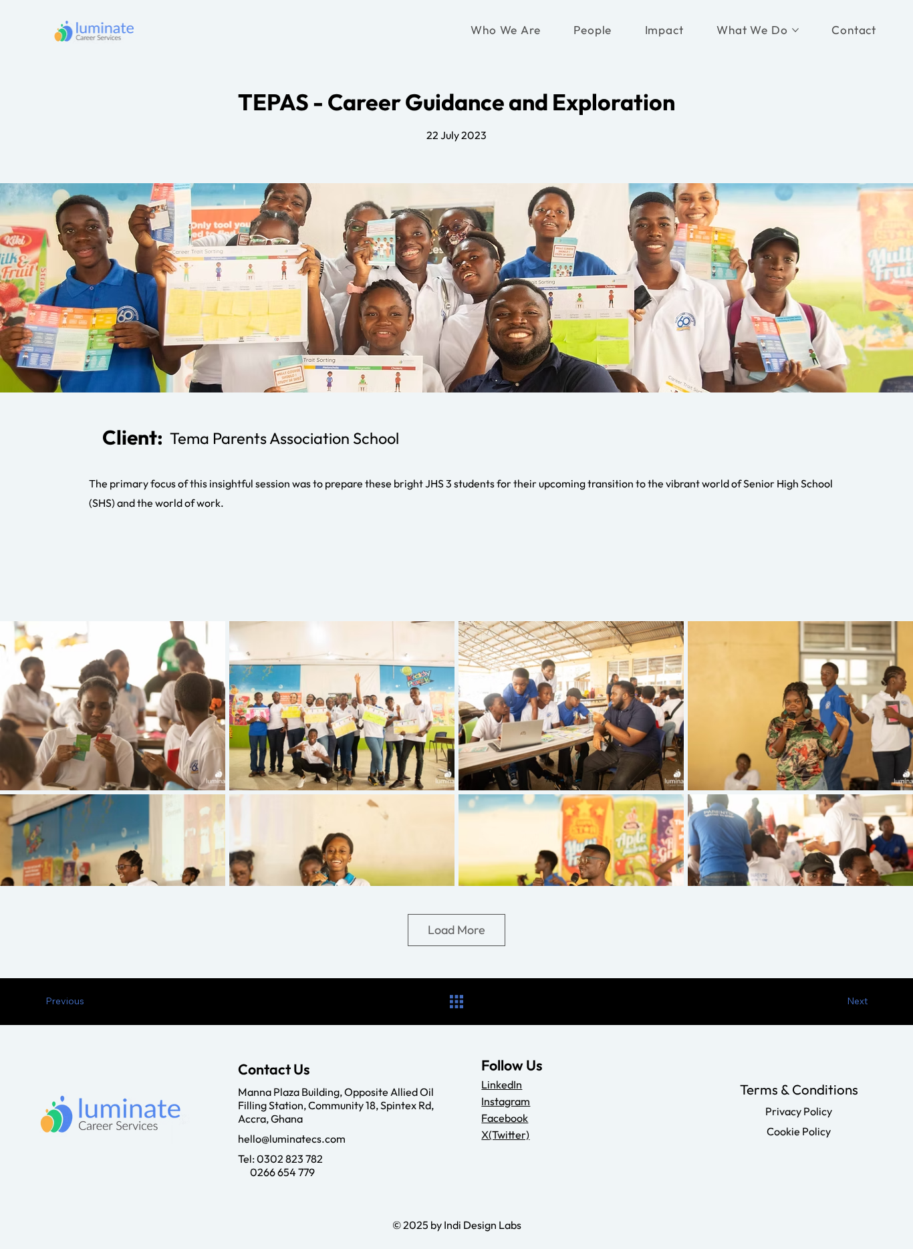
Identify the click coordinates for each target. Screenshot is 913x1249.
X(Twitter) (505, 1134)
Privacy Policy (798, 1111)
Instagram (505, 1101)
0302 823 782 (290, 1158)
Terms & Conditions (799, 1089)
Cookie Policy (799, 1131)
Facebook (504, 1118)
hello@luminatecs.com (292, 1138)
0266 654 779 (276, 1172)
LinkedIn (501, 1084)
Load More (456, 929)
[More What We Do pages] (795, 30)
